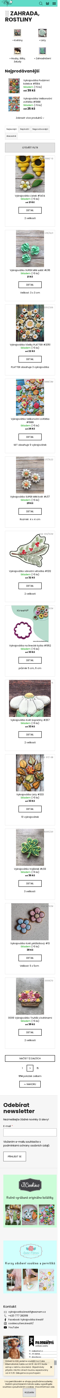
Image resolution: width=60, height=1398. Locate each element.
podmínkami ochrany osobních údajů (26, 1145)
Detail (30, 210)
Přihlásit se (15, 1156)
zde (52, 1386)
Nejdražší (24, 129)
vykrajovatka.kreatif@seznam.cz (27, 1311)
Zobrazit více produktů (29, 118)
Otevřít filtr (30, 147)
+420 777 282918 (18, 1315)
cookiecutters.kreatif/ (21, 1323)
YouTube (13, 1327)
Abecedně (11, 136)
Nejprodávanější (40, 129)
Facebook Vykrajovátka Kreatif (26, 1319)
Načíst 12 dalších (30, 1058)
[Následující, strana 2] (30, 1068)
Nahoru (31, 1084)
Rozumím (29, 1392)
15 (38, 1068)
